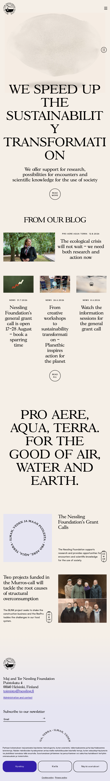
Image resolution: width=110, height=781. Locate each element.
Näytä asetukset (90, 766)
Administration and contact (17, 697)
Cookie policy (48, 777)
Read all (55, 375)
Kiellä (55, 766)
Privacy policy (61, 777)
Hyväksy (19, 766)
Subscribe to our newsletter (24, 711)
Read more (55, 194)
